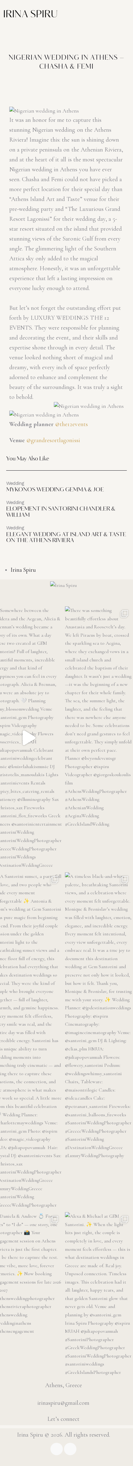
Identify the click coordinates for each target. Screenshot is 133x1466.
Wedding (15, 483)
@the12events (71, 424)
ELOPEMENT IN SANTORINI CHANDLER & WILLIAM (60, 512)
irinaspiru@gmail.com (63, 1403)
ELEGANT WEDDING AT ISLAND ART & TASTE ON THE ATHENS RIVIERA (66, 538)
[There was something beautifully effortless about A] (98, 717)
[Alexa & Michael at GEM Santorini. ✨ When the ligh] (98, 1294)
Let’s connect (63, 1419)
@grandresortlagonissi (53, 440)
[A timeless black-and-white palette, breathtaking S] (98, 1016)
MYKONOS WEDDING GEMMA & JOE (55, 490)
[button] (58, 31)
